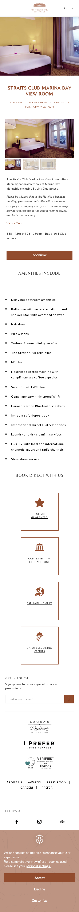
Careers (27, 787)
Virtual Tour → (16, 223)
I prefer (46, 787)
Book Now (40, 255)
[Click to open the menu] (8, 8)
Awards (34, 782)
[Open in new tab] (16, 821)
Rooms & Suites (38, 102)
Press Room (57, 782)
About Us (14, 782)
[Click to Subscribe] (69, 699)
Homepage (16, 102)
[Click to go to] (39, 762)
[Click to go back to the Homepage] (39, 7)
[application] (39, 871)
